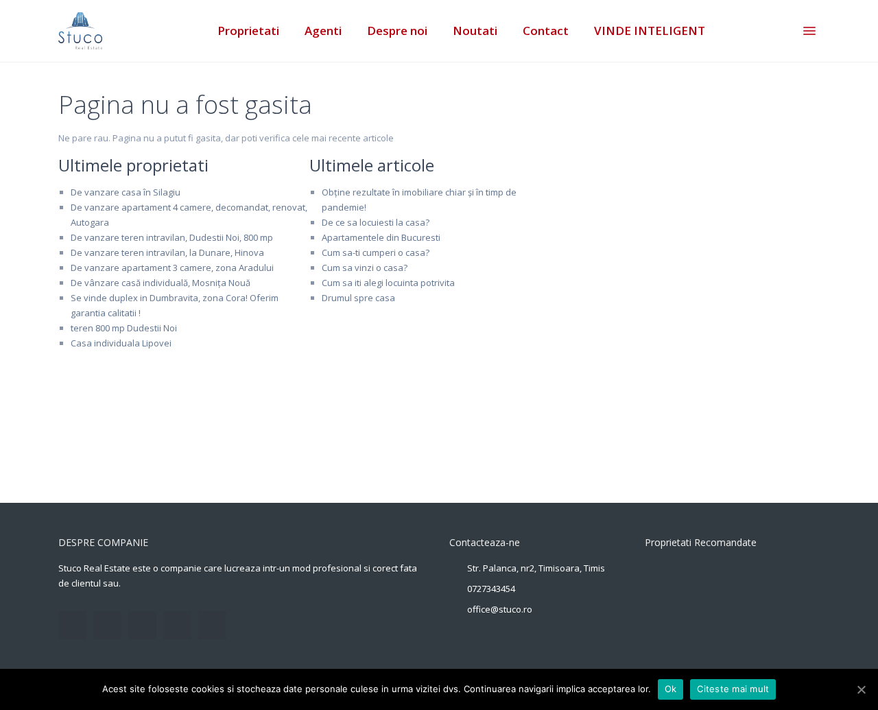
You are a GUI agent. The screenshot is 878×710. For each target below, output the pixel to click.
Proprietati (248, 30)
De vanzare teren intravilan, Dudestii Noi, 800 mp (172, 237)
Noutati (475, 30)
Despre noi (397, 30)
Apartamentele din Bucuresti (381, 237)
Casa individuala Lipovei (121, 343)
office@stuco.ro (499, 609)
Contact (546, 30)
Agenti (323, 30)
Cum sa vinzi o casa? (364, 267)
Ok (671, 688)
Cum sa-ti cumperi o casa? (375, 252)
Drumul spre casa (358, 298)
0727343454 (491, 588)
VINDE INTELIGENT (649, 30)
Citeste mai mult (733, 688)
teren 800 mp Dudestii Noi (124, 328)
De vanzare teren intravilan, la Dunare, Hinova (167, 252)
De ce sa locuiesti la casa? (375, 222)
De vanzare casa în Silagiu (125, 192)
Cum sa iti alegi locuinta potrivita (388, 282)
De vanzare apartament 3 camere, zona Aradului (172, 267)
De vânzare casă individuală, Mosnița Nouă (160, 282)
